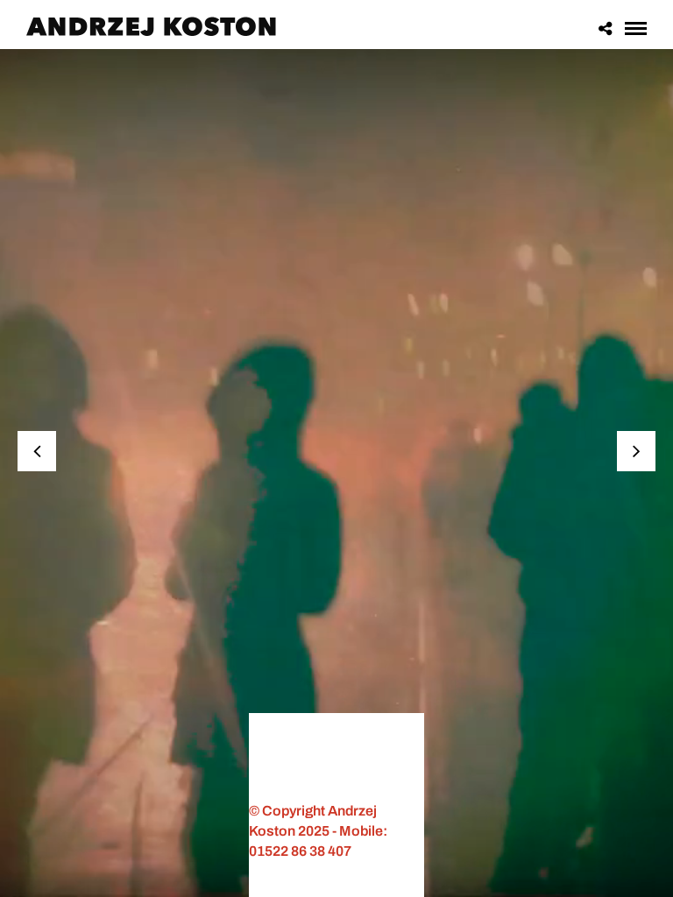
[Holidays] (636, 451)
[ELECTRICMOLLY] (37, 451)
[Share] (605, 27)
